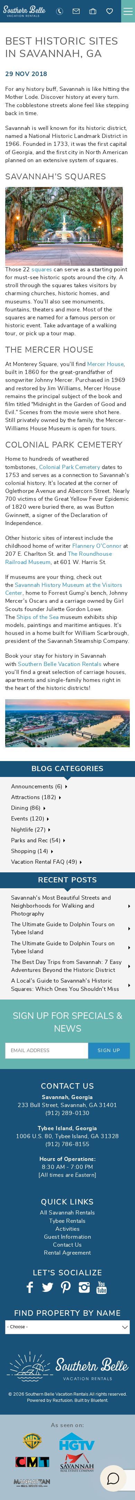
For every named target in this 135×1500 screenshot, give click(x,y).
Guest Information (67, 1237)
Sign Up (109, 1050)
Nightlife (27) (28, 830)
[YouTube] (103, 1287)
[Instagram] (84, 1287)
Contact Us (67, 1245)
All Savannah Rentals (67, 1213)
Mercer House (105, 364)
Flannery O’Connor (97, 546)
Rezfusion (62, 1400)
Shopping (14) (29, 851)
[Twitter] (48, 1287)
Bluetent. (99, 1400)
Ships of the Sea (38, 617)
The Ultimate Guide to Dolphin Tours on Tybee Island (63, 928)
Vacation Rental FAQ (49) (44, 862)
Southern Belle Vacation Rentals (59, 664)
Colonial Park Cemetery (69, 467)
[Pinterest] (66, 1287)
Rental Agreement (67, 1253)
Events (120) (28, 819)
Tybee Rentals (67, 1221)
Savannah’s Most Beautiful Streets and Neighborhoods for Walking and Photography (61, 906)
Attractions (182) (33, 797)
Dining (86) (26, 808)
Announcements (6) (37, 786)
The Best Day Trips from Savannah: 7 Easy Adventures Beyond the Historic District (66, 966)
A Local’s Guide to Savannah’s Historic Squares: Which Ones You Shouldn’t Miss (65, 985)
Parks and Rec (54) (36, 840)
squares (42, 269)
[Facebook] (30, 1287)
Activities (67, 1229)
